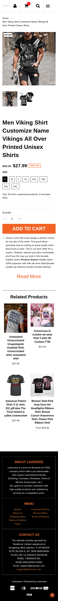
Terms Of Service (40, 516)
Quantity (6, 212)
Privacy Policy (40, 513)
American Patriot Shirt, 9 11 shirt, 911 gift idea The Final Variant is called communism (15, 408)
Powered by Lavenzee (35, 581)
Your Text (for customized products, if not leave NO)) (26, 196)
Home (5, 18)
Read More (29, 276)
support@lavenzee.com (29, 569)
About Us (17, 513)
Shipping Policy (17, 516)
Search (17, 509)
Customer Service (40, 509)
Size (4, 172)
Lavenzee (17, 581)
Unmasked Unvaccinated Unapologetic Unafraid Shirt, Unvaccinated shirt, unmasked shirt (16, 347)
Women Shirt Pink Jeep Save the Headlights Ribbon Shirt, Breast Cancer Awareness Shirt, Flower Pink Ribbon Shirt (42, 412)
